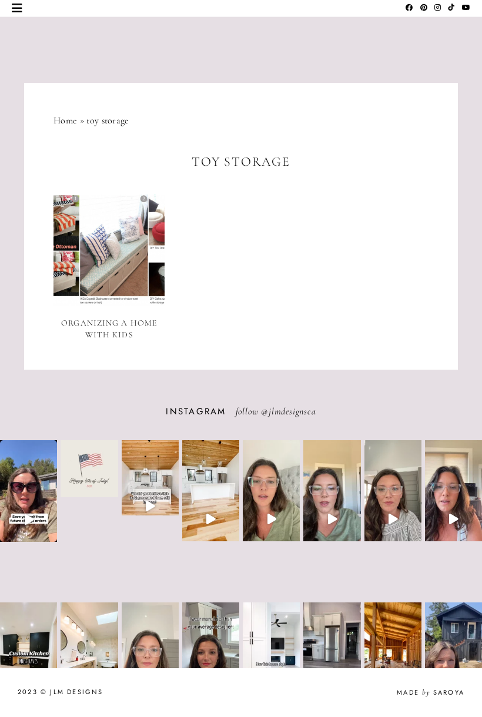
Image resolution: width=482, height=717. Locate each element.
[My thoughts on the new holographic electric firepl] (331, 519)
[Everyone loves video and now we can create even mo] (150, 506)
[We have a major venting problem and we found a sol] (453, 519)
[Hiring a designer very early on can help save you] (28, 519)
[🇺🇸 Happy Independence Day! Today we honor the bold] (89, 497)
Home (65, 120)
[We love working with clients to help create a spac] (210, 519)
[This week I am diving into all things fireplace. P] (271, 519)
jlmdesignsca (292, 411)
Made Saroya (430, 692)
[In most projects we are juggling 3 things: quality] (392, 519)
